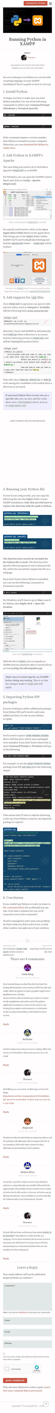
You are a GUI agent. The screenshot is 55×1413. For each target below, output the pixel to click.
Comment (9, 1286)
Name (7, 1320)
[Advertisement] (27, 453)
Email (7, 1332)
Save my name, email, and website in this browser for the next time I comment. (26, 1358)
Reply (6, 1024)
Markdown (23, 1312)
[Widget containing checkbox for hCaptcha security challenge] (22, 1369)
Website (8, 1343)
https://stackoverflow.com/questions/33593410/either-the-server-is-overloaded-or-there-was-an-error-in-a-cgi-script (27, 1099)
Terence (31, 58)
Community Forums (35, 3)
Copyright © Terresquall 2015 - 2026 (27, 1406)
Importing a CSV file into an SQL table (41, 949)
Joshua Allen (28, 1172)
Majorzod (27, 1127)
